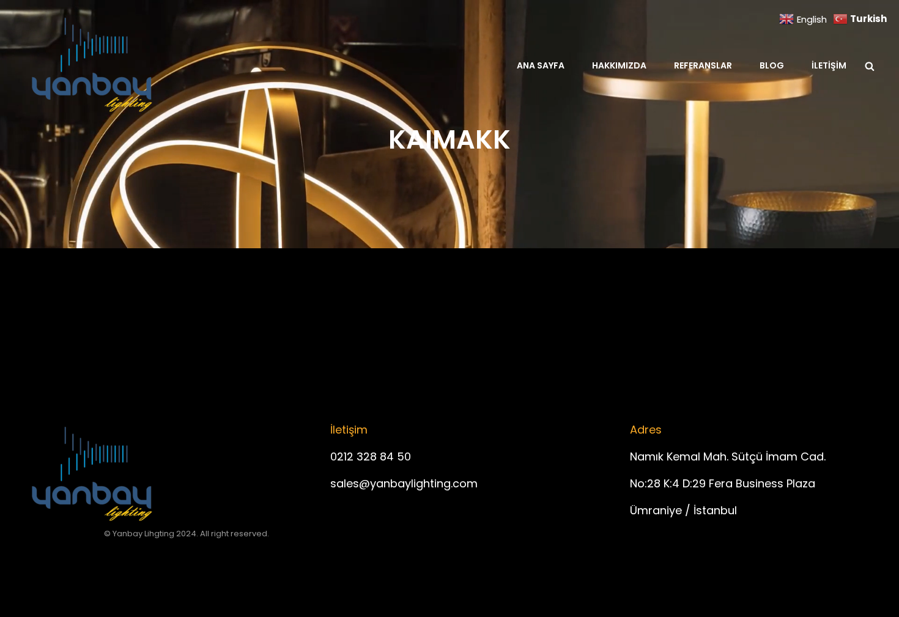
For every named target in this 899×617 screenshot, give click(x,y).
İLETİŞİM (829, 65)
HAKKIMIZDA (619, 65)
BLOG (772, 65)
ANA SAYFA (540, 65)
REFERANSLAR (703, 65)
